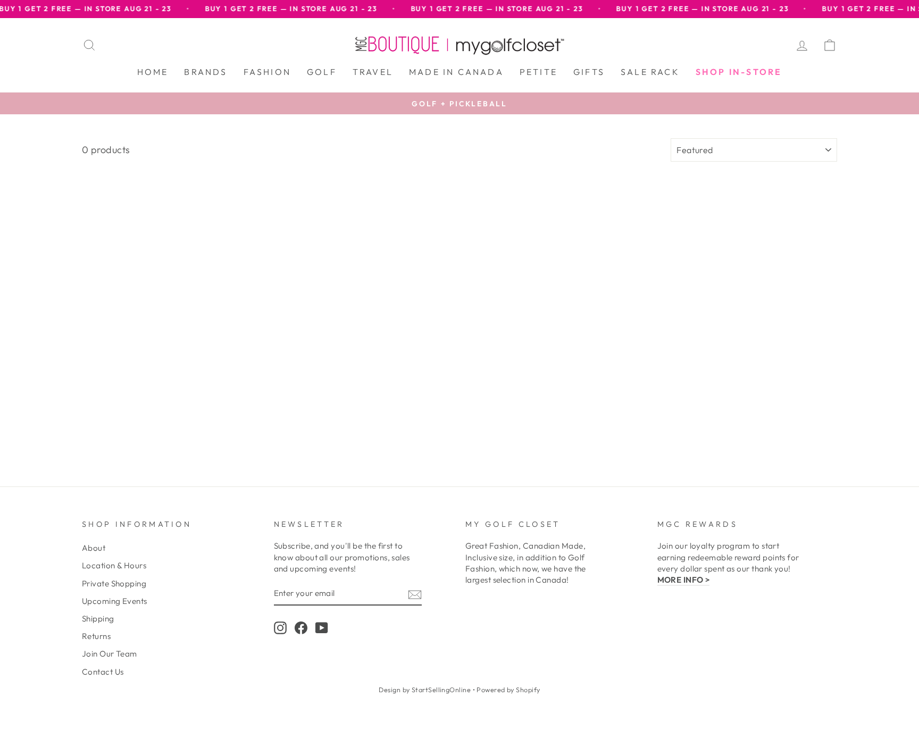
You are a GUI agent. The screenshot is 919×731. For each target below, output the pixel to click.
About (93, 548)
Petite (538, 71)
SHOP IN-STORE (739, 71)
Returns (96, 636)
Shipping (98, 619)
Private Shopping (114, 583)
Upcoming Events (114, 601)
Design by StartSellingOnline (425, 689)
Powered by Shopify (508, 689)
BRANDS (205, 71)
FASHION (267, 71)
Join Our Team (109, 654)
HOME (153, 71)
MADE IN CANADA (456, 71)
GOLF (322, 71)
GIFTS (589, 71)
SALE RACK (650, 71)
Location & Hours (114, 565)
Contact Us (103, 672)
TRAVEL (373, 71)
